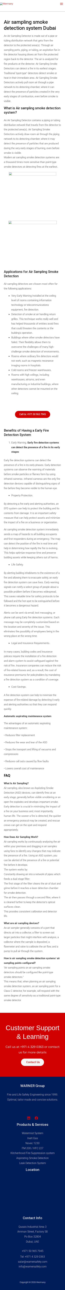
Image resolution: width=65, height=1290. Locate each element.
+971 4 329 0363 (32, 1047)
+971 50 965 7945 (32, 1251)
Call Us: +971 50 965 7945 (32, 414)
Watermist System (32, 1133)
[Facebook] (36, 1118)
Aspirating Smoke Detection (32, 1158)
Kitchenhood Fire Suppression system (32, 1153)
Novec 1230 (33, 1143)
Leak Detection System (32, 1163)
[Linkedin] (28, 1118)
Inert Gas (32, 1138)
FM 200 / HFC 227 (32, 1148)
